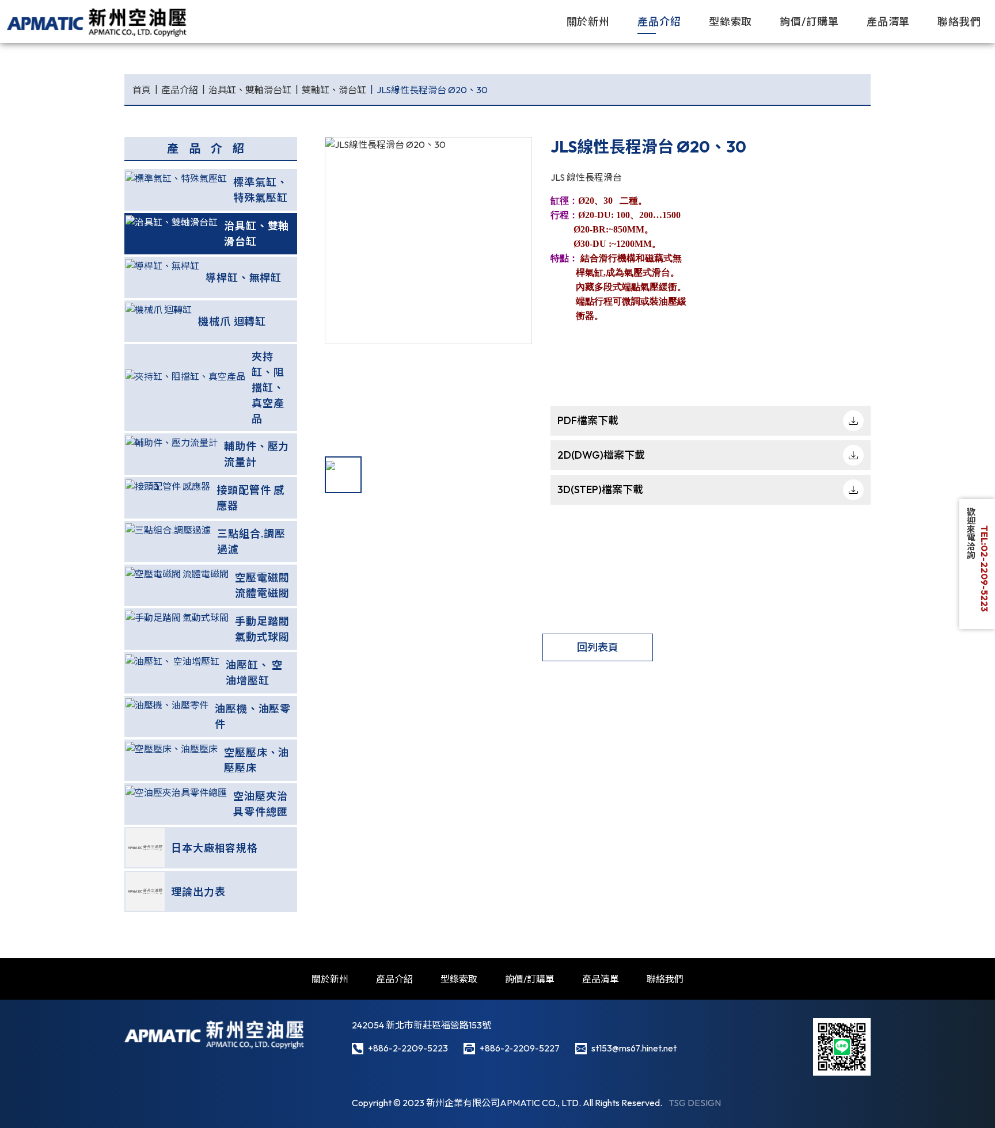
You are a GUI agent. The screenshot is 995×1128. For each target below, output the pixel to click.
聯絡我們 (959, 21)
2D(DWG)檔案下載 (601, 455)
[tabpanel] (428, 241)
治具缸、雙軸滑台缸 (249, 90)
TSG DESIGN (695, 1102)
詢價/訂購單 (809, 21)
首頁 (141, 90)
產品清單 (888, 21)
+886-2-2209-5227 (520, 1048)
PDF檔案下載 (587, 420)
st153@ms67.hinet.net (634, 1048)
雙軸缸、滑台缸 (334, 90)
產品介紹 (659, 21)
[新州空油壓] (97, 22)
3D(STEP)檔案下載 (600, 489)
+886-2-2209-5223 (408, 1048)
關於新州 (588, 21)
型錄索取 (731, 21)
